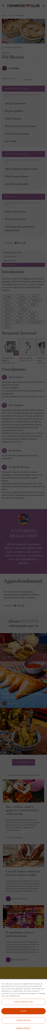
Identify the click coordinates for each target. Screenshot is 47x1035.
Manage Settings (23, 1020)
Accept (23, 1011)
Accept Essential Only (23, 1002)
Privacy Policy (23, 1028)
